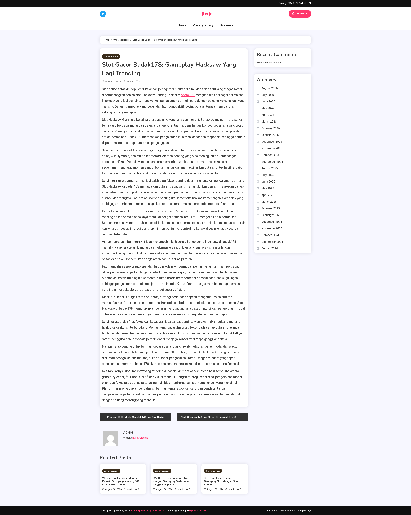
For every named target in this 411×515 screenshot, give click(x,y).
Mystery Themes (198, 510)
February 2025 (271, 208)
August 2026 (270, 88)
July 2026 (268, 95)
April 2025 (268, 195)
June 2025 (268, 181)
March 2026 (269, 121)
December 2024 (272, 221)
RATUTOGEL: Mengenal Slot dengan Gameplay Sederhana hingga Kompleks (171, 481)
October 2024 (270, 235)
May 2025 (268, 188)
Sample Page (304, 510)
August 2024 (270, 248)
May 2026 (268, 108)
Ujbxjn (205, 14)
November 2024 (272, 228)
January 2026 (270, 134)
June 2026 (268, 101)
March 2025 (269, 201)
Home (182, 25)
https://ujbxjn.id (140, 437)
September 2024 (272, 241)
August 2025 (270, 168)
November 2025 (272, 148)
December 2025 (272, 141)
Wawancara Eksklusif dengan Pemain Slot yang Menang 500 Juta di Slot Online (121, 481)
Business (226, 25)
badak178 (188, 95)
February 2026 (271, 128)
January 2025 (270, 215)
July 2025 (268, 175)
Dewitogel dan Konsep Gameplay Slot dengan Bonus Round (222, 481)
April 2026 (268, 114)
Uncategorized (111, 56)
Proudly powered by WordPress (147, 510)
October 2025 (270, 155)
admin (130, 81)
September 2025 (272, 161)
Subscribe (302, 13)
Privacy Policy (203, 25)
